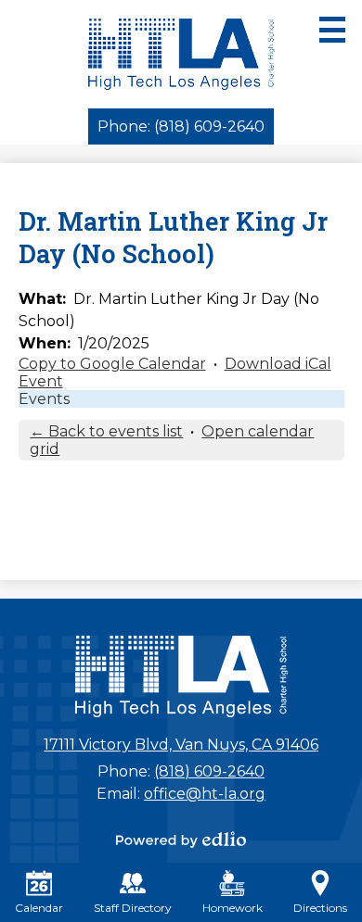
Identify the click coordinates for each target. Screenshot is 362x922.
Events (44, 399)
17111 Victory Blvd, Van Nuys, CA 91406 (181, 744)
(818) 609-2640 (209, 771)
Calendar (39, 908)
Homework (232, 908)
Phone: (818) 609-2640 (181, 126)
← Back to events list (106, 431)
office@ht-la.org (204, 793)
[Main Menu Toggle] (332, 29)
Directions (320, 908)
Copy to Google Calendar (112, 364)
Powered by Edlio (181, 839)
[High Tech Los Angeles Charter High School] (181, 54)
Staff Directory (133, 908)
